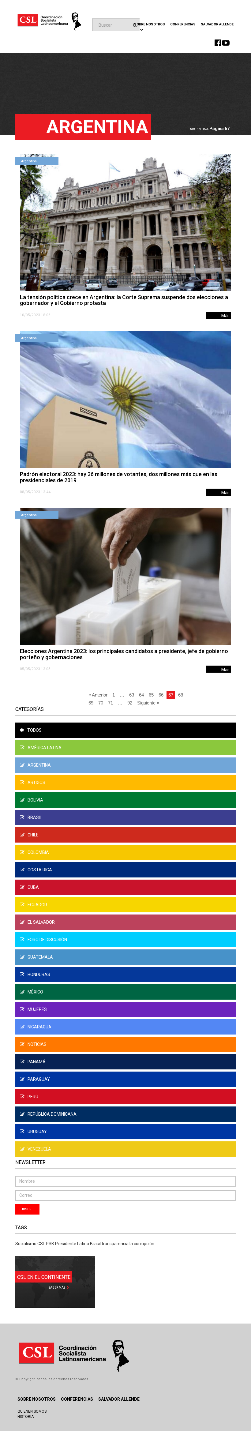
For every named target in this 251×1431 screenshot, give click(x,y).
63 (131, 694)
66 (161, 694)
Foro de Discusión (47, 939)
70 (100, 702)
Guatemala (40, 957)
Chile (33, 834)
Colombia (38, 852)
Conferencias (183, 24)
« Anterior (97, 694)
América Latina (45, 747)
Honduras (39, 974)
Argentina (199, 129)
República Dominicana (52, 1114)
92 (129, 702)
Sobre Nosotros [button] (149, 24)
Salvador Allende (217, 24)
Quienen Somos (32, 1411)
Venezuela (39, 1149)
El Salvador (41, 922)
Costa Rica (40, 869)
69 (90, 702)
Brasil (35, 817)
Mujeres (37, 1009)
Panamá (37, 1061)
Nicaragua (39, 1026)
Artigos (36, 782)
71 (110, 702)
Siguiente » (148, 702)
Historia (25, 1416)
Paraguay (39, 1079)
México (35, 992)
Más (225, 315)
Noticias (37, 1044)
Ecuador (37, 904)
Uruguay (37, 1131)
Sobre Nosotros (36, 1399)
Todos (34, 730)
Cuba (33, 887)
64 (141, 694)
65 (151, 694)
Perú (33, 1096)
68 (180, 694)
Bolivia (35, 800)
